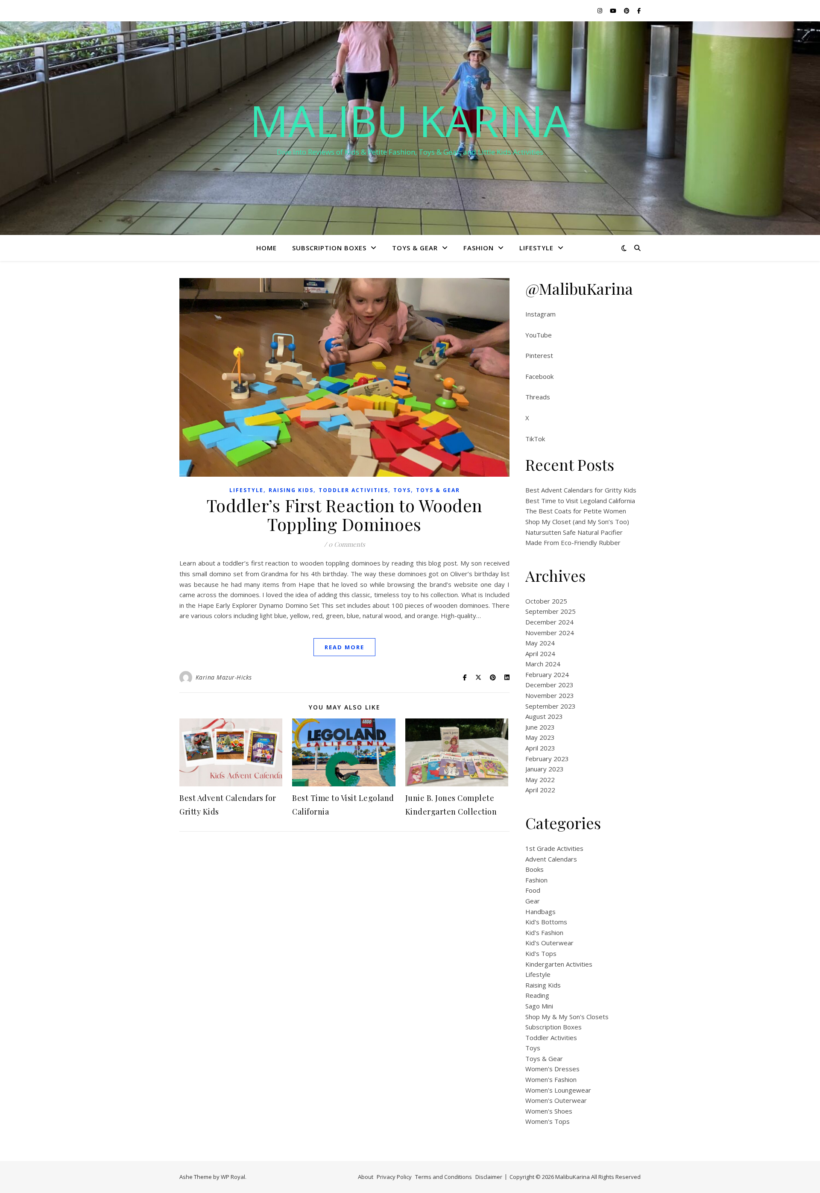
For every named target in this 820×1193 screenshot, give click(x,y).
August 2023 (544, 716)
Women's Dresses (552, 1068)
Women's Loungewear (558, 1090)
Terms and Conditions (443, 1177)
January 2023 (544, 769)
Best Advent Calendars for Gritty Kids (580, 490)
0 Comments (346, 544)
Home (266, 247)
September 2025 (550, 611)
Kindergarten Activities (558, 964)
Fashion (478, 247)
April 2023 (540, 748)
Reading (537, 995)
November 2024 (549, 632)
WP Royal (233, 1177)
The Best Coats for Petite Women (575, 511)
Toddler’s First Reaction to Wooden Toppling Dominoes (345, 514)
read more (344, 647)
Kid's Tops (540, 953)
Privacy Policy (394, 1177)
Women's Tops (547, 1121)
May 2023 (540, 737)
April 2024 (540, 653)
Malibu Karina (410, 120)
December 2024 (549, 622)
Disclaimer (488, 1177)
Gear (532, 901)
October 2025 (546, 601)
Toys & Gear (415, 247)
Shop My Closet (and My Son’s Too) (577, 521)
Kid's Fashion (544, 932)
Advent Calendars (551, 859)
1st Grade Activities (554, 848)
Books (534, 869)
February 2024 (547, 674)
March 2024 (542, 664)
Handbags (540, 911)
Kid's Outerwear (549, 942)
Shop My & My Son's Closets (567, 1016)
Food (532, 890)
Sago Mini (539, 1006)
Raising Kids (291, 490)
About (365, 1177)
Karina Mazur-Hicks (224, 677)
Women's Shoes (548, 1111)
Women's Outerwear (556, 1100)
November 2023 (549, 695)
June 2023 (540, 727)
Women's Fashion (551, 1079)
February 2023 (547, 758)
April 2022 (540, 790)
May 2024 (540, 643)
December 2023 (549, 684)
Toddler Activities (353, 490)
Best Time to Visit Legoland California (580, 500)
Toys (402, 490)
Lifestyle (536, 247)
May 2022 (540, 779)
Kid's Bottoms (546, 921)
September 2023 (550, 706)
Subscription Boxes (329, 247)
